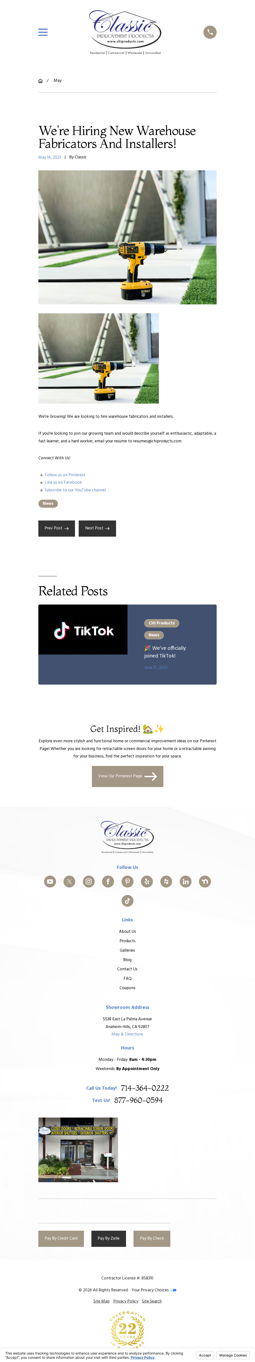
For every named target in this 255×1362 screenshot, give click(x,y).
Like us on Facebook (63, 482)
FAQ (127, 978)
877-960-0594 (138, 1100)
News (48, 503)
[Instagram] (89, 882)
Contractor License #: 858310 (127, 1278)
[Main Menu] (43, 32)
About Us (127, 931)
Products (127, 941)
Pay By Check (152, 1238)
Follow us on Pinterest (65, 475)
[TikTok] (127, 901)
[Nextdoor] (205, 882)
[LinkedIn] (186, 882)
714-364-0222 (145, 1088)
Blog (127, 960)
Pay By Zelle (109, 1238)
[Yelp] (147, 882)
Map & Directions (127, 1034)
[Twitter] (69, 882)
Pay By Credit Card (61, 1238)
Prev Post (53, 528)
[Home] (125, 32)
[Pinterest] (127, 882)
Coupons (127, 988)
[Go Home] (40, 81)
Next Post (94, 528)
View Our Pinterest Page (120, 776)
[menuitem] (101, 1302)
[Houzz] (166, 882)
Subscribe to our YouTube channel (75, 490)
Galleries (127, 950)
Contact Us (127, 969)
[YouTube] (50, 882)
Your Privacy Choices (150, 1290)
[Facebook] (108, 882)
